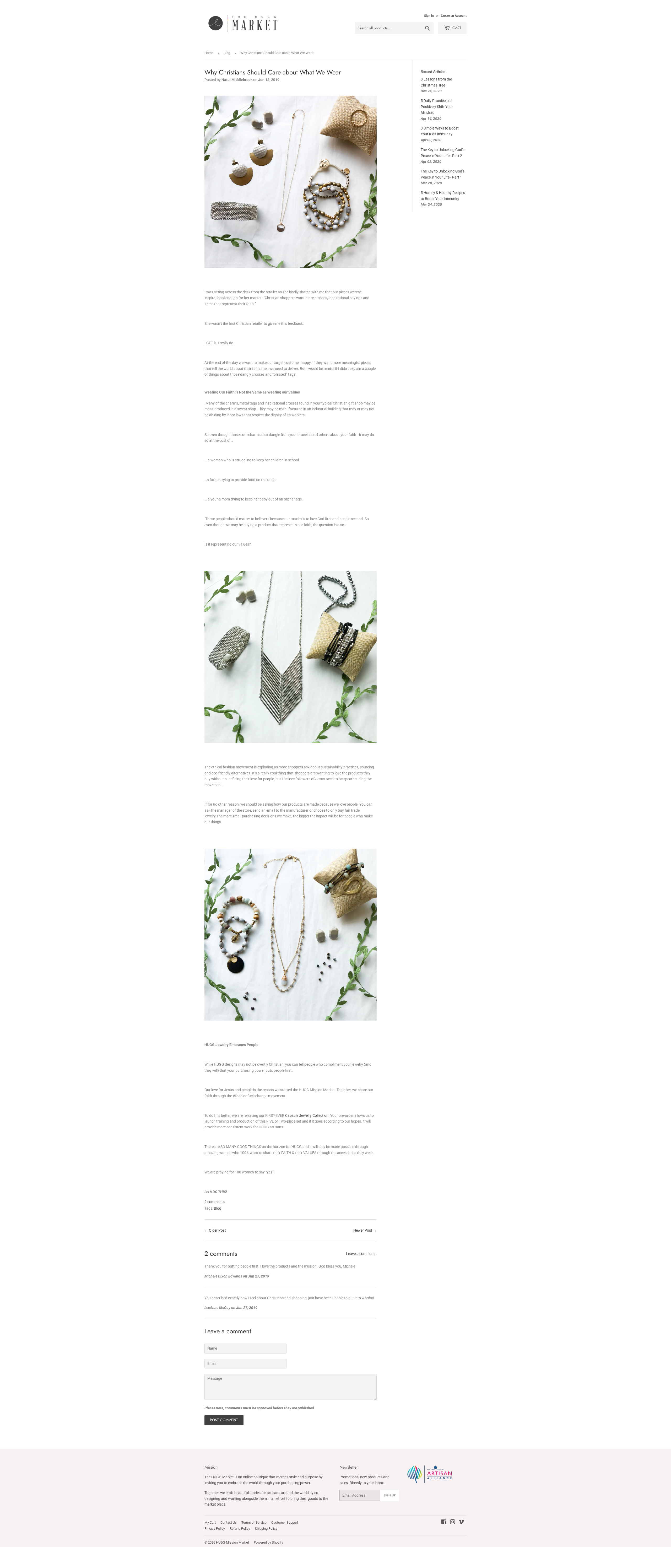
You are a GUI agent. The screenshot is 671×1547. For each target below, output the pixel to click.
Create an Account (454, 16)
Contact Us (228, 1522)
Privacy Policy (214, 1528)
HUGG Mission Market (232, 1542)
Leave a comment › (361, 1254)
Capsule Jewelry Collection (306, 1115)
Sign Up (389, 1495)
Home (208, 53)
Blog (227, 53)
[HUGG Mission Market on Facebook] (444, 1523)
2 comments (214, 1202)
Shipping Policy (266, 1528)
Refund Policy (240, 1528)
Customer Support (284, 1522)
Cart (456, 27)
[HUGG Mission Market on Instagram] (452, 1523)
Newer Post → (365, 1230)
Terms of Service (254, 1522)
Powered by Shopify (268, 1542)
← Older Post (215, 1230)
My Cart (210, 1522)
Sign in (429, 16)
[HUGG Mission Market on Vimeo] (461, 1523)
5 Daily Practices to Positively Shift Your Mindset (437, 107)
